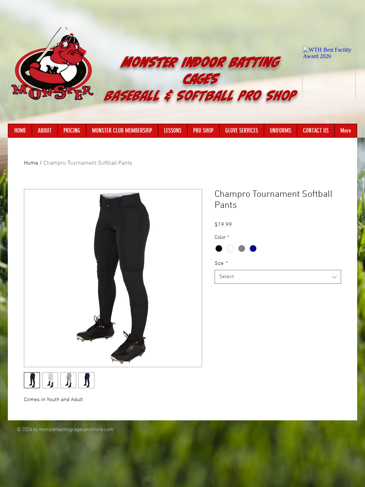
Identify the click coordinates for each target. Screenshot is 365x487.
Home (31, 163)
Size (221, 264)
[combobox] (278, 277)
